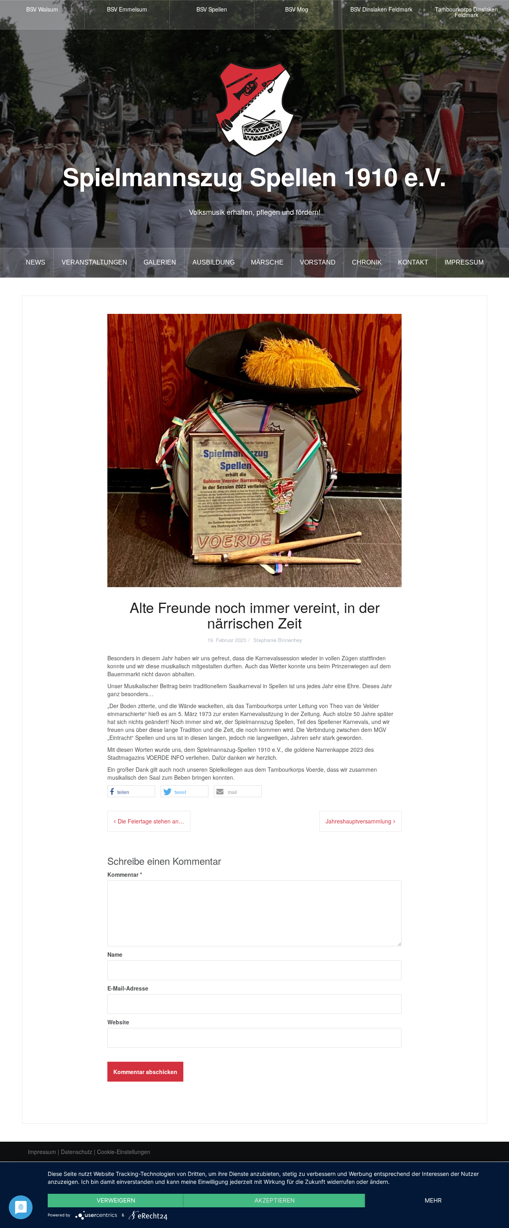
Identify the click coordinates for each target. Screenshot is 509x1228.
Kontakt (413, 262)
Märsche (267, 262)
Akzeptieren (274, 1200)
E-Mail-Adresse (127, 988)
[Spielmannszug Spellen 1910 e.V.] (254, 108)
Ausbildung (213, 262)
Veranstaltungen (94, 262)
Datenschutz (76, 1152)
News (35, 262)
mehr (433, 1200)
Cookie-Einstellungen (123, 1152)
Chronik (367, 262)
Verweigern (116, 1200)
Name (114, 954)
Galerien (160, 262)
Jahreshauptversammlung (358, 821)
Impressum (464, 262)
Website (118, 1022)
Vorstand (318, 262)
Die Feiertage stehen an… (151, 821)
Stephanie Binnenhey (277, 640)
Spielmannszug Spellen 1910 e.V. (254, 176)
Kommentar (124, 874)
